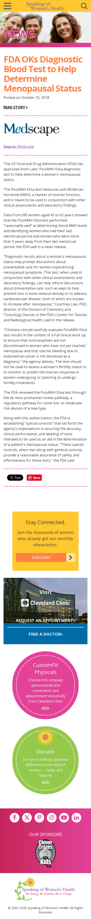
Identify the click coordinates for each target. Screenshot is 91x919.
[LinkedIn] (76, 818)
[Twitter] (27, 818)
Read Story (15, 107)
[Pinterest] (39, 818)
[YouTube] (64, 818)
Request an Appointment (44, 620)
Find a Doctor (44, 634)
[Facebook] (14, 818)
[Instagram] (52, 818)
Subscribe (41, 557)
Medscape (19, 146)
